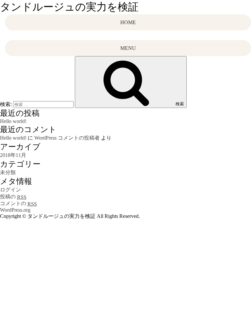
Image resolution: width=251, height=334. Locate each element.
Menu (128, 48)
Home (128, 22)
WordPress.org (15, 210)
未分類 (8, 172)
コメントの (18, 203)
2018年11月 (13, 155)
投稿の (13, 196)
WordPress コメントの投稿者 (67, 138)
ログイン (10, 189)
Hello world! (13, 121)
